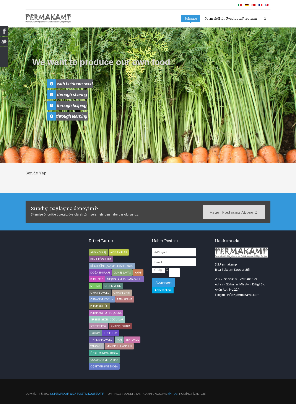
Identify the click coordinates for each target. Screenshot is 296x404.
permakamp (124, 299)
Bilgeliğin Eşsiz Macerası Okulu (111, 266)
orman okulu (99, 293)
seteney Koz (98, 326)
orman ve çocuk (101, 299)
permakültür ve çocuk (106, 313)
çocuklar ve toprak (104, 360)
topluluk (110, 333)
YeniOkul (96, 346)
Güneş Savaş (122, 272)
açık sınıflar (118, 252)
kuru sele (96, 279)
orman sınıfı (121, 293)
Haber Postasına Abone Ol (234, 212)
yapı (119, 339)
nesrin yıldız (113, 286)
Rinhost (173, 394)
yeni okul (132, 339)
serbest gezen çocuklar (107, 319)
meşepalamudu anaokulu (125, 279)
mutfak (95, 286)
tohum (95, 333)
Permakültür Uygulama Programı (231, 18)
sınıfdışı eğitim (120, 326)
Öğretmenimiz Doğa (104, 353)
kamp (138, 272)
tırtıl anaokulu (101, 339)
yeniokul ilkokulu (119, 346)
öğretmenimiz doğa (104, 366)
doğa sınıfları (100, 272)
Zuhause (190, 18)
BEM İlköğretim (100, 259)
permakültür (99, 306)
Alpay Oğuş (98, 252)
